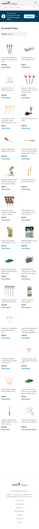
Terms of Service (19, 504)
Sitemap (19, 522)
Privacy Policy (19, 500)
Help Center (19, 507)
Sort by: (4, 34)
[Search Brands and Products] (34, 7)
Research (19, 515)
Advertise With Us (19, 511)
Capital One (19, 518)
